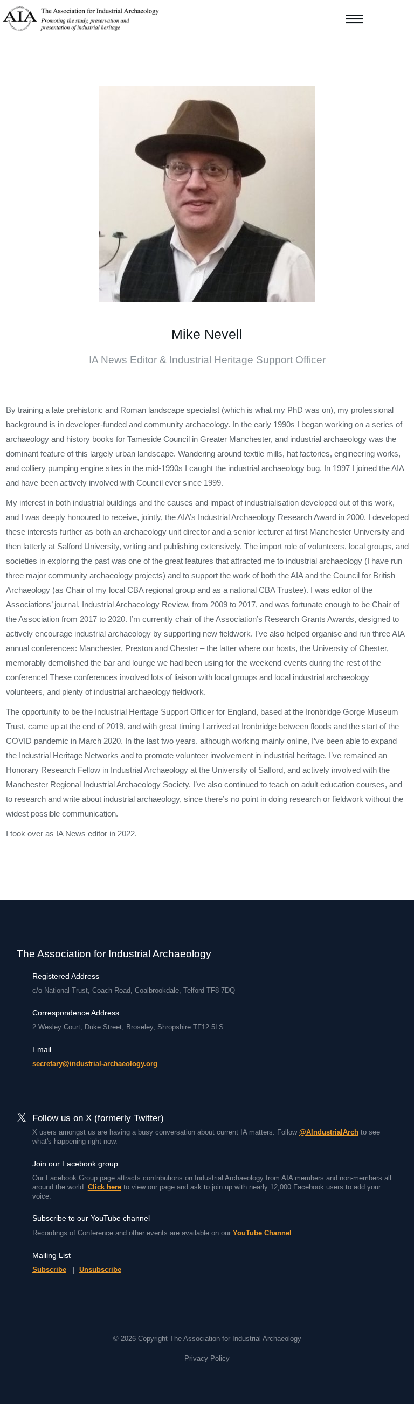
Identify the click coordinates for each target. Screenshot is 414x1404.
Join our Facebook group (75, 1163)
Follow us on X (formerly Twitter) (98, 1118)
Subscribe (49, 1269)
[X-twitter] (207, 1378)
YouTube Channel (262, 1233)
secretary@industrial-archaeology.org (94, 1064)
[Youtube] (226, 1378)
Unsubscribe (100, 1269)
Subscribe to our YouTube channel (91, 1218)
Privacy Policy (207, 1358)
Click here (104, 1187)
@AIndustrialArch (328, 1132)
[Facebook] (187, 1378)
